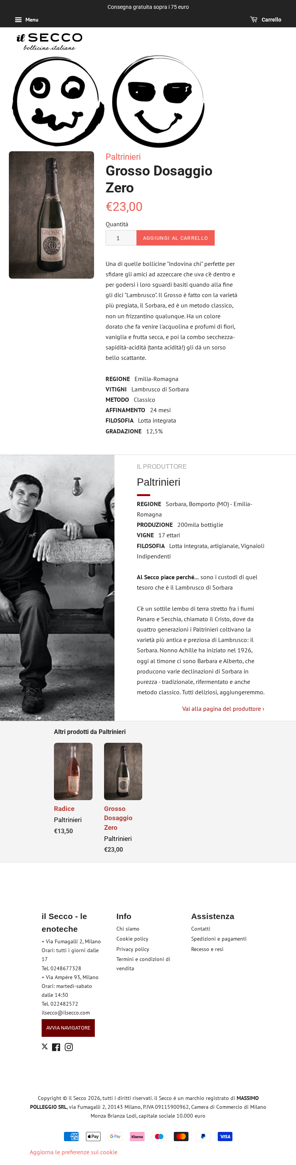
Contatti (200, 928)
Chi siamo (128, 928)
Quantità (117, 224)
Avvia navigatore (68, 1028)
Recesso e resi (207, 949)
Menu (31, 19)
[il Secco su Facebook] (56, 1048)
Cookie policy (132, 938)
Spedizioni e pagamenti (219, 938)
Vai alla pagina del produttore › (223, 708)
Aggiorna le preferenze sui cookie (74, 1152)
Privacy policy (132, 949)
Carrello (271, 20)
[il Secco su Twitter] (45, 1047)
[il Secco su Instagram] (68, 1048)
